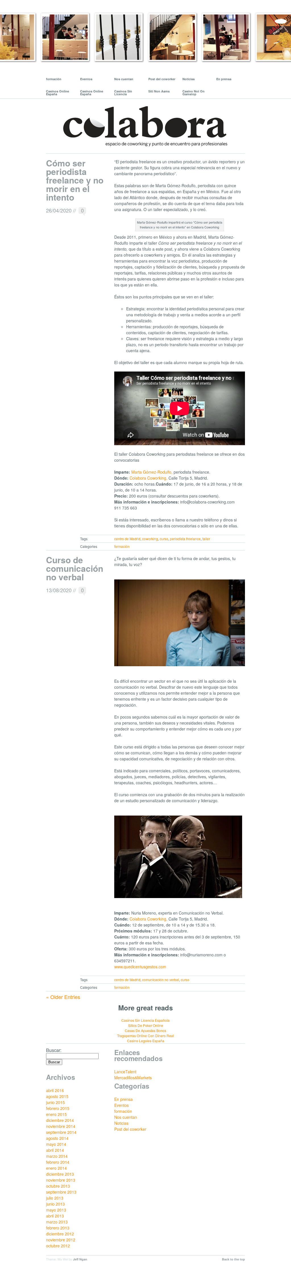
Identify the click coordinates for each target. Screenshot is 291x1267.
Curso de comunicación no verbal (74, 568)
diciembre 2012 (60, 1234)
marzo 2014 (57, 1156)
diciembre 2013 (60, 1174)
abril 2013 (55, 1216)
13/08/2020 (59, 590)
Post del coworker (161, 79)
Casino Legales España (145, 1040)
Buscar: (54, 1050)
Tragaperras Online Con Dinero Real (145, 1035)
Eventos (86, 79)
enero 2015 (56, 1114)
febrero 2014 (57, 1162)
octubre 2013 (58, 1186)
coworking (150, 538)
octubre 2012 (58, 1246)
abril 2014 (55, 1150)
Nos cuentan (123, 79)
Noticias (188, 79)
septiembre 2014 (61, 1132)
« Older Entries (63, 996)
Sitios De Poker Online (145, 1025)
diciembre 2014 (60, 1120)
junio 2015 (55, 1102)
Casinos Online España (57, 92)
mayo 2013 (56, 1210)
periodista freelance (185, 538)
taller (206, 538)
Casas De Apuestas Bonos (145, 1030)
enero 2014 (56, 1168)
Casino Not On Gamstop (193, 92)
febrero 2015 (57, 1108)
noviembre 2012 (60, 1240)
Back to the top (233, 1259)
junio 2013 (55, 1204)
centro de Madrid (127, 538)
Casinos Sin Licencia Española (145, 1020)
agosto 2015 (57, 1096)
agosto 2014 (57, 1138)
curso (164, 538)
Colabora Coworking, (148, 478)
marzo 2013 (57, 1222)
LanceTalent (125, 1071)
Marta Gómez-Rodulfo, (151, 472)
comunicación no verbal (160, 979)
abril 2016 (55, 1090)
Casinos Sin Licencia (123, 92)
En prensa (223, 79)
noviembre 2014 (60, 1126)
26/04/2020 (59, 210)
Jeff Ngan (80, 1259)
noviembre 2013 (60, 1180)
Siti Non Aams (159, 91)
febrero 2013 (57, 1228)
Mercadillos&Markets (133, 1077)
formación (53, 79)
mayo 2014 (56, 1144)
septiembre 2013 (61, 1192)
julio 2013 (54, 1198)
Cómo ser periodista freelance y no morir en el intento (74, 180)
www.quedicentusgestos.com (140, 966)
